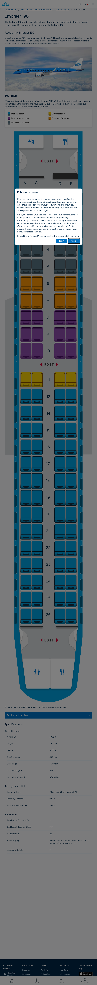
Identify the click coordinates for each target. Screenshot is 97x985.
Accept (74, 241)
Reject (61, 241)
